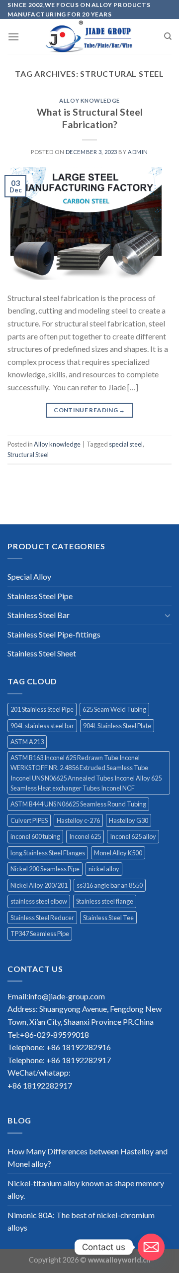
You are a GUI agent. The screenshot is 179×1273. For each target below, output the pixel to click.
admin (138, 152)
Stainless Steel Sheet (41, 653)
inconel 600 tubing (35, 836)
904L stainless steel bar (42, 726)
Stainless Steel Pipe (40, 596)
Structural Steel (28, 455)
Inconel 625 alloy (133, 836)
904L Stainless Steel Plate (117, 726)
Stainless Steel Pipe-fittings (53, 634)
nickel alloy (104, 869)
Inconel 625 (85, 836)
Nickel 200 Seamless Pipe (45, 869)
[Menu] (13, 36)
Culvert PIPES (29, 820)
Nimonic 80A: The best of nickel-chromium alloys (81, 1221)
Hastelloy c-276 (78, 820)
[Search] (168, 36)
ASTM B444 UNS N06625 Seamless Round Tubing (78, 804)
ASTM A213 (27, 742)
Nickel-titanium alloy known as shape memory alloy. (85, 1189)
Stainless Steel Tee (108, 918)
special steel (126, 444)
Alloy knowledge (89, 100)
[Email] (151, 1247)
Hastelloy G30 (128, 820)
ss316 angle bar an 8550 (110, 885)
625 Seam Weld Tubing (114, 709)
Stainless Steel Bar (38, 615)
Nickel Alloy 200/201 (39, 885)
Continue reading (89, 410)
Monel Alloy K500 (118, 853)
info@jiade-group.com (66, 996)
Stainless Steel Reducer (42, 918)
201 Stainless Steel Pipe (42, 709)
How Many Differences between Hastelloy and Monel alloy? (87, 1157)
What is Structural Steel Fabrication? (90, 118)
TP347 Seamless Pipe (39, 934)
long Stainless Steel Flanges (47, 853)
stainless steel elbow (38, 901)
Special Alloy (29, 576)
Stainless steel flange (104, 901)
